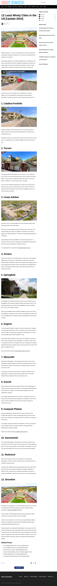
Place (2, 11)
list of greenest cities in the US (22, 350)
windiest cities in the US (24, 247)
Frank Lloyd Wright (12, 510)
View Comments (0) (19, 567)
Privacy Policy (42, 576)
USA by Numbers (6, 577)
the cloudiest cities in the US (20, 431)
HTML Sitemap (33, 576)
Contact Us (50, 576)
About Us (26, 576)
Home (20, 576)
